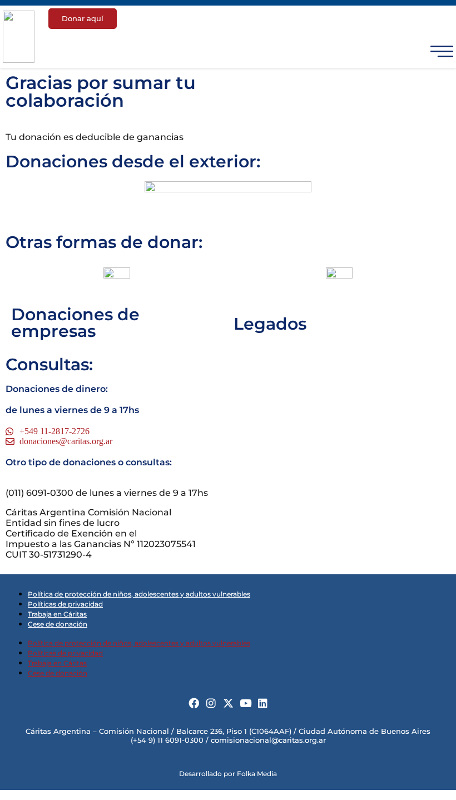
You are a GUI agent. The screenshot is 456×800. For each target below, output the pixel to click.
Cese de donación (57, 624)
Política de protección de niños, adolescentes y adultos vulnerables (139, 594)
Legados (270, 324)
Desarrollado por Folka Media (228, 773)
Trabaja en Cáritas (57, 614)
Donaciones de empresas (75, 322)
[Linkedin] (262, 703)
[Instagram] (211, 703)
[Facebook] (194, 703)
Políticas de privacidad (65, 604)
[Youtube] (245, 703)
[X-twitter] (228, 703)
